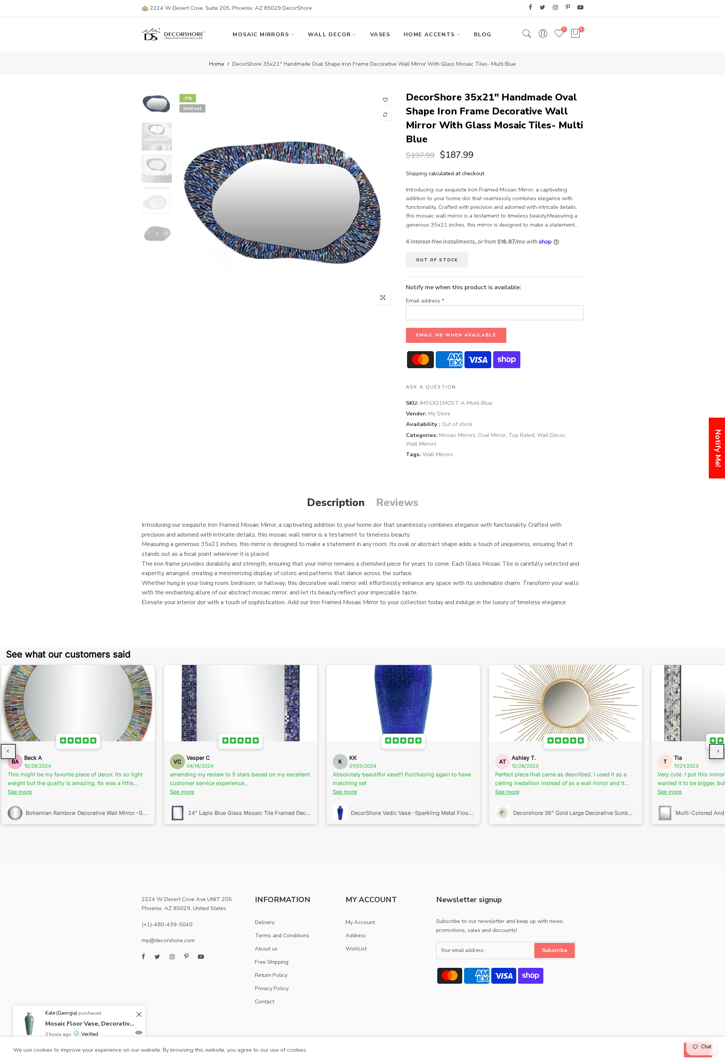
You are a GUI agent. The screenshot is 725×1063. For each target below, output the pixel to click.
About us (266, 948)
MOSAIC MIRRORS (261, 34)
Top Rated (521, 435)
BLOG (483, 34)
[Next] (382, 199)
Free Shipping (271, 962)
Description (336, 502)
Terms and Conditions (282, 935)
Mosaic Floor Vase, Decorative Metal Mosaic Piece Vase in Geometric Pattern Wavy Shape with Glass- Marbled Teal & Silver (89, 1024)
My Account (360, 922)
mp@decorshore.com (168, 940)
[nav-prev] (8, 751)
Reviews (397, 502)
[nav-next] (716, 751)
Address (356, 935)
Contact (264, 1001)
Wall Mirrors (421, 443)
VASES (380, 34)
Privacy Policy (271, 988)
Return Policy (271, 975)
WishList (356, 948)
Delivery (265, 922)
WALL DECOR (329, 34)
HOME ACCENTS (429, 34)
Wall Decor (551, 435)
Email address (425, 300)
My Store (439, 414)
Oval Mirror (492, 435)
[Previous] (188, 199)
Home (216, 64)
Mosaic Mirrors (457, 435)
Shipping (416, 173)
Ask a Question (431, 387)
